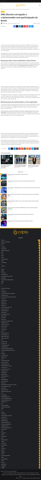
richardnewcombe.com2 (5, 314)
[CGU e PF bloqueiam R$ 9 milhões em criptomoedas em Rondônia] (20, 159)
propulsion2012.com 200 (5, 369)
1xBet (2, 408)
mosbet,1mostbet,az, (5, 310)
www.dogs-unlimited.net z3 (6, 400)
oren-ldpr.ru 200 (4, 367)
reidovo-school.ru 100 (5, 324)
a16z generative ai (4, 274)
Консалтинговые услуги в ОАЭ (6, 276)
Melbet (2, 281)
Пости (2, 331)
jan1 (2, 403)
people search (3, 388)
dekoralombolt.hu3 (4, 379)
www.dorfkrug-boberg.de (5, 455)
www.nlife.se (3, 432)
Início (2, 9)
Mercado (2, 243)
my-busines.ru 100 (4, 355)
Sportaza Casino (4, 341)
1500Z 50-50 (3, 464)
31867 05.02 (3, 302)
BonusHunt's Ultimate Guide (6, 424)
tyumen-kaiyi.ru (4, 429)
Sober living (3, 272)
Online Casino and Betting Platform (7, 279)
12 (1, 410)
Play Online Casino (4, 362)
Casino (2, 255)
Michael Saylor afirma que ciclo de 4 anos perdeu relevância (33, 166)
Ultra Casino (3, 317)
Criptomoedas (3, 248)
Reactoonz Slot (4, 357)
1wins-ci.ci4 (3, 377)
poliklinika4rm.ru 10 (4, 322)
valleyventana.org (4, 439)
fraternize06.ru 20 (4, 370)
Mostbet (2, 269)
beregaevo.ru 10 (4, 401)
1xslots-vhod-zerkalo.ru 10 (5, 422)
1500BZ (2, 467)
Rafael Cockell (5, 23)
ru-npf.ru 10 (3, 298)
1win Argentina (3, 291)
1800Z (2, 460)
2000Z (2, 260)
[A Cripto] (20, 5)
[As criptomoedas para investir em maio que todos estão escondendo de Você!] (4, 183)
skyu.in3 (2, 412)
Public (2, 257)
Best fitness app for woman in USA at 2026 (8, 384)
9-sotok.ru (3, 462)
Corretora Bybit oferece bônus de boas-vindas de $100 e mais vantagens (20, 214)
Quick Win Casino (4, 326)
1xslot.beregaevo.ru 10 (5, 345)
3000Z (2, 446)
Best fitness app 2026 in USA (6, 307)
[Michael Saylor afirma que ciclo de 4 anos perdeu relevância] (34, 159)
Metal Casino (3, 319)
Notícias (5, 9)
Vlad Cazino (3, 305)
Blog (2, 252)
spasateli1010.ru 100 (4, 425)
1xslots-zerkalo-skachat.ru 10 (6, 427)
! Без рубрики (3, 262)
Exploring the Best (4, 420)
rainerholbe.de (3, 436)
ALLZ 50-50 (3, 443)
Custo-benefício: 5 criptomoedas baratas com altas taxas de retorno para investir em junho (23, 187)
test (2, 393)
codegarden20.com (4, 346)
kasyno (2, 358)
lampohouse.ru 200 (4, 389)
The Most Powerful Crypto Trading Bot (8, 293)
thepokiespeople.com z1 (5, 396)
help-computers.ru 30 (5, 334)
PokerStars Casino (4, 295)
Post (2, 245)
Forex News (3, 382)
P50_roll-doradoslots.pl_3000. (6, 398)
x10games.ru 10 (4, 417)
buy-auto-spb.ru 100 (5, 338)
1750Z (2, 453)
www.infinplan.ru (4, 445)
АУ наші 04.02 (3, 329)
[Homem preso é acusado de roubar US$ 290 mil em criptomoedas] (7, 159)
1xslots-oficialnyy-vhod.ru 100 (6, 415)
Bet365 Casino (4, 303)
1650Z (2, 434)
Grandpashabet (4, 372)
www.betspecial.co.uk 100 (5, 386)
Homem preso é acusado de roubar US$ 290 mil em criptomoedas (6, 166)
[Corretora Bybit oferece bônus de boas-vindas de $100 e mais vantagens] (4, 217)
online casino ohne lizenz (5, 288)
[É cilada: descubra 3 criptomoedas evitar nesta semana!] (4, 177)
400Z (2, 438)
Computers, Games (4, 259)
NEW (2, 283)
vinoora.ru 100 (3, 327)
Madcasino (3, 353)
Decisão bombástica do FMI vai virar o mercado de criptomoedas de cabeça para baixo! (23, 200)
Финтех (2, 271)
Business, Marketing (4, 405)
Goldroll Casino (4, 315)
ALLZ (2, 431)
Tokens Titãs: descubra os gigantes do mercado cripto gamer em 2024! (20, 220)
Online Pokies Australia (5, 360)
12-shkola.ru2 (3, 413)
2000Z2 (2, 450)
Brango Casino (3, 312)
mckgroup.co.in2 (4, 374)
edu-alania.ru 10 (4, 300)
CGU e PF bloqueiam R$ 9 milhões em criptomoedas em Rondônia (20, 166)
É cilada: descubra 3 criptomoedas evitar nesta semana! (17, 174)
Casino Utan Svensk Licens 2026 (7, 348)
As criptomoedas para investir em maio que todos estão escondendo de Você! (21, 180)
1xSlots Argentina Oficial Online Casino (8, 350)
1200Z (2, 457)
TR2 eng (2, 290)
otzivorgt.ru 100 (4, 343)
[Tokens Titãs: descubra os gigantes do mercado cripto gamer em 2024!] (4, 223)
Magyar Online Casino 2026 (6, 391)
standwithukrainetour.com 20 (6, 365)
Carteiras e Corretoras (5, 250)
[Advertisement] (20, 36)
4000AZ (2, 441)
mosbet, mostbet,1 (4, 381)
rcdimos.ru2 (3, 448)
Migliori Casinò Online (5, 336)
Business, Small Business (5, 241)
